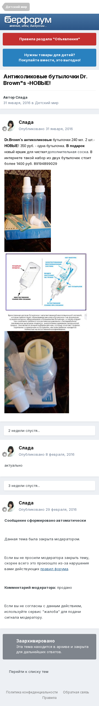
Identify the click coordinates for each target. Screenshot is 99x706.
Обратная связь (76, 692)
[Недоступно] (27, 210)
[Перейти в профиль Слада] (9, 125)
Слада (21, 97)
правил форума (54, 569)
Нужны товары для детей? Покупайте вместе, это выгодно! (50, 57)
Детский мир (47, 103)
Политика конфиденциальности (32, 692)
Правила (49, 698)
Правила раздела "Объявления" (49, 39)
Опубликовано (46, 129)
